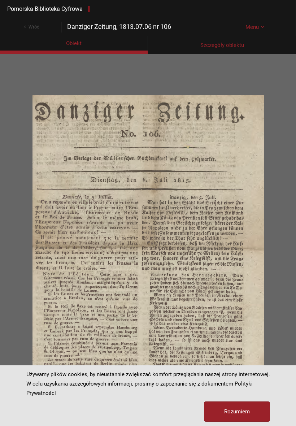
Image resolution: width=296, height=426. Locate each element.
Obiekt (74, 43)
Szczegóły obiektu (222, 45)
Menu (252, 27)
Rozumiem (237, 411)
